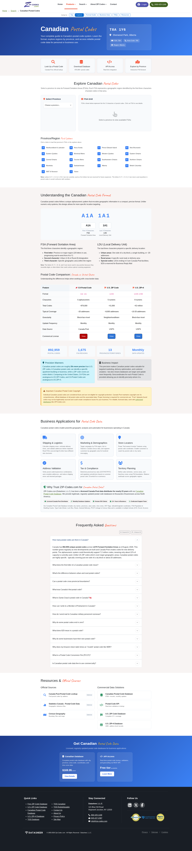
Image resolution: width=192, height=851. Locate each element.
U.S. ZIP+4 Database (36, 816)
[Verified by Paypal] (160, 817)
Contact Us (58, 810)
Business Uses (105, 15)
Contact (113, 4)
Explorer (79, 15)
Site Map (57, 819)
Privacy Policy (59, 816)
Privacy (145, 832)
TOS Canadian (59, 804)
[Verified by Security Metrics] (148, 817)
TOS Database (33, 819)
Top (72, 15)
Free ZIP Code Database (37, 804)
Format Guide (91, 15)
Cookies (164, 832)
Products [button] (70, 4)
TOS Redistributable (62, 807)
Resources (125, 15)
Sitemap (154, 832)
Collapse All (137, 532)
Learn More (107, 774)
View (84, 336)
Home (60, 4)
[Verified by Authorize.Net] (136, 817)
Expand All (125, 532)
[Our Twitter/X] (136, 805)
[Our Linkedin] (129, 805)
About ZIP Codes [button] (97, 4)
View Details (70, 776)
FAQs (116, 15)
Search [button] (82, 4)
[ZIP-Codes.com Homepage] (31, 4)
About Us (57, 813)
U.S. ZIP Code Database (37, 807)
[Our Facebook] (142, 805)
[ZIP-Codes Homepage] (34, 832)
